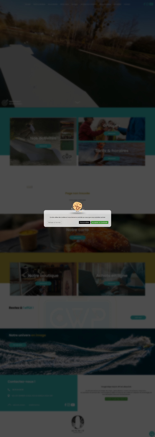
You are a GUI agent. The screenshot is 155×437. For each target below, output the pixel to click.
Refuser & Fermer (54, 222)
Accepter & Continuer (99, 222)
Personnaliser (84, 222)
